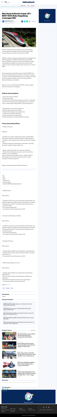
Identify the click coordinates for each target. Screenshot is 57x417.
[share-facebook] (22, 21)
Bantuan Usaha (13, 408)
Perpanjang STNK (31, 409)
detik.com (8, 284)
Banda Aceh (23, 5)
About (41, 409)
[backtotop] (28, 414)
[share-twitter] (25, 21)
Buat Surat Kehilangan (5, 409)
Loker (4, 288)
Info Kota (32, 5)
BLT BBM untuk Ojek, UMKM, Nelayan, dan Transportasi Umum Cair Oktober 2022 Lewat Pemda (17, 304)
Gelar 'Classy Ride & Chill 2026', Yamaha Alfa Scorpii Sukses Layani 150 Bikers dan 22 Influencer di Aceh (18, 314)
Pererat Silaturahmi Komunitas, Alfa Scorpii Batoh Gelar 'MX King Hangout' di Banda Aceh (17, 309)
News (12, 288)
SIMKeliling (3, 411)
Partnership (48, 409)
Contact (44, 409)
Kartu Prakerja (12, 409)
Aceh (28, 5)
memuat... (4, 296)
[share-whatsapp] (27, 21)
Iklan (52, 409)
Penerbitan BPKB (22, 409)
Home (3, 11)
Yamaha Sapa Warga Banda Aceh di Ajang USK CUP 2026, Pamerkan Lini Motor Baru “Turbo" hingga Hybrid (18, 323)
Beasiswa (21, 408)
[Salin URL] (30, 21)
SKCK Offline (12, 411)
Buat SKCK (30, 408)
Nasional (8, 288)
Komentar (33, 21)
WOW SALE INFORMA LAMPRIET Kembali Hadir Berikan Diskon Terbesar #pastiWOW (18, 318)
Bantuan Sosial (3, 408)
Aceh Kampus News (22, 332)
